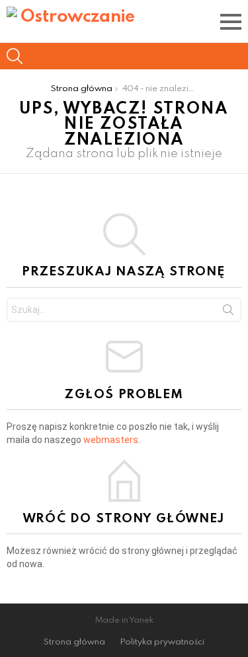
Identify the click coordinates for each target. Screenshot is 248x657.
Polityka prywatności (162, 641)
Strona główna (74, 641)
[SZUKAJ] (14, 56)
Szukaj (228, 312)
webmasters (110, 439)
